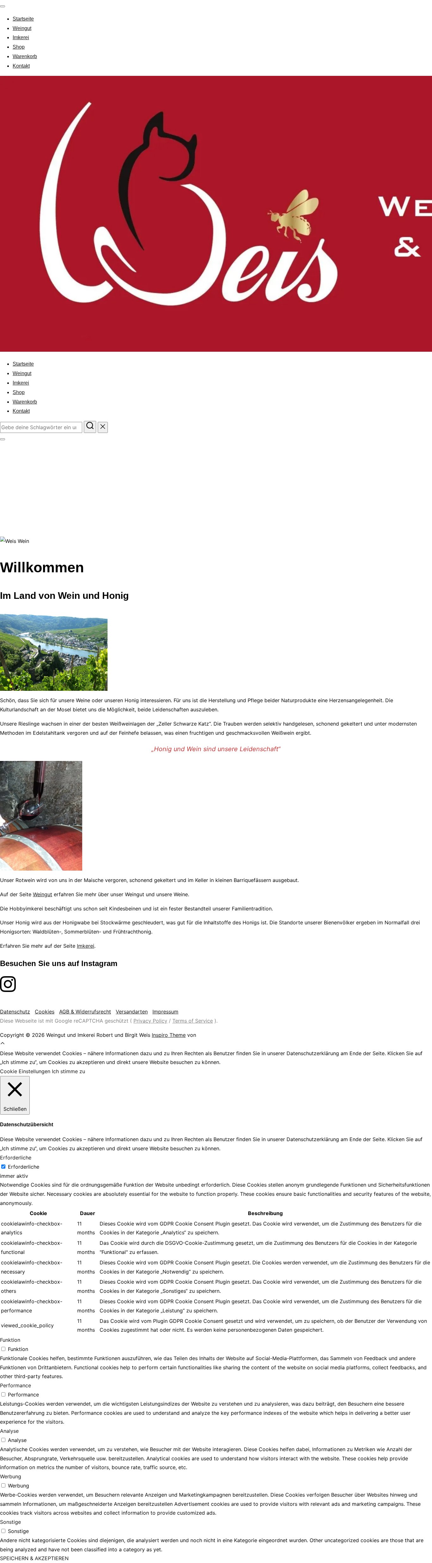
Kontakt (21, 66)
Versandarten (132, 1011)
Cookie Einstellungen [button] (25, 1071)
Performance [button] (15, 1385)
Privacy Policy (150, 1021)
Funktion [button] (10, 1340)
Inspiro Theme (169, 1035)
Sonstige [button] (10, 1522)
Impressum (165, 1011)
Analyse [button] (9, 1431)
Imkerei (21, 37)
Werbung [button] (10, 1476)
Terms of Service (192, 1021)
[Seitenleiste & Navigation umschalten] (2, 439)
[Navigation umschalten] (2, 6)
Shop (19, 47)
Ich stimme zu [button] (68, 1071)
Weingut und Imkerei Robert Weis (206, 474)
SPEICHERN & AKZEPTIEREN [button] (34, 1558)
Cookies (44, 1011)
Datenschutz (15, 1011)
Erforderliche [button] (15, 1157)
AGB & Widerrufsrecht (85, 1011)
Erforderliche (23, 1167)
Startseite (23, 18)
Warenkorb (25, 56)
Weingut (22, 28)
